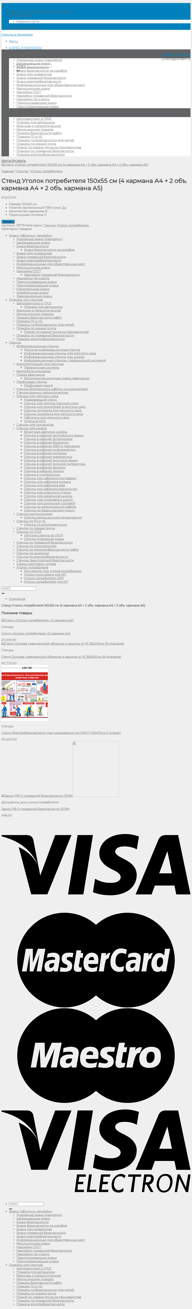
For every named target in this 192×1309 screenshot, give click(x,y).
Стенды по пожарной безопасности (44, 542)
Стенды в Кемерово (17, 34)
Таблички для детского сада (46, 417)
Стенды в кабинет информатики (50, 449)
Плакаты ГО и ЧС (29, 136)
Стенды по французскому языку (49, 510)
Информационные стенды (37, 346)
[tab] (99, 599)
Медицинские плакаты (35, 129)
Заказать (8, 221)
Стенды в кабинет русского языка (50, 460)
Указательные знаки (32, 292)
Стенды (22, 171)
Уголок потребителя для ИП (46, 582)
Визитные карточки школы (45, 432)
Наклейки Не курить (33, 99)
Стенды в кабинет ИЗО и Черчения (52, 446)
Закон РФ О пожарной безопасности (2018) (36, 809)
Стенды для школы (31, 428)
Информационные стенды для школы (54, 357)
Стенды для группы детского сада (51, 403)
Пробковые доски (38, 385)
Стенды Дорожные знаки (44, 539)
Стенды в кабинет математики (48, 457)
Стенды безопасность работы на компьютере (52, 389)
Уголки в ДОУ (35, 421)
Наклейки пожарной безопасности (44, 96)
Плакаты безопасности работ (39, 133)
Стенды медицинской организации (53, 517)
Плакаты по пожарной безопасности (45, 151)
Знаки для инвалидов (34, 74)
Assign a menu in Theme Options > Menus (40, 11)
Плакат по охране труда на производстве (48, 147)
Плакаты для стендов (26, 112)
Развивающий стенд (40, 400)
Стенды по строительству (36, 546)
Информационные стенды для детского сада (60, 353)
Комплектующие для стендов (40, 364)
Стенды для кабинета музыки (47, 482)
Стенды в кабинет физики (45, 467)
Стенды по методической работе (50, 507)
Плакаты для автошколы (35, 122)
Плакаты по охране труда (36, 144)
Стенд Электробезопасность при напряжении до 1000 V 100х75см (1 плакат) (61, 733)
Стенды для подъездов (35, 425)
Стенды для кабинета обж (44, 485)
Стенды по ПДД (29, 532)
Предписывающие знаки (36, 103)
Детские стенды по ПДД (43, 535)
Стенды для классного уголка (47, 492)
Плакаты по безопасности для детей (45, 140)
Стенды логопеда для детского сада (53, 410)
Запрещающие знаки (33, 63)
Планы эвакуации (30, 375)
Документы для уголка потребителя (52, 571)
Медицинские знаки (33, 88)
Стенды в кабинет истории (45, 453)
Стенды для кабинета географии (50, 478)
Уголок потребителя (46, 171)
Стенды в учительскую (42, 474)
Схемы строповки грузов (36, 564)
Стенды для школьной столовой (49, 503)
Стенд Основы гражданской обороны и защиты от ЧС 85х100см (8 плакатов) (61, 657)
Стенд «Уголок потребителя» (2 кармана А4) (36, 633)
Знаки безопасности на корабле (41, 71)
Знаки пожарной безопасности (41, 78)
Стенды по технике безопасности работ (47, 549)
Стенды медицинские (34, 514)
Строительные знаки (33, 289)
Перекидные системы (41, 367)
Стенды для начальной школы (48, 496)
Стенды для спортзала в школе (48, 499)
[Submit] (3, 593)
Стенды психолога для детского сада (53, 414)
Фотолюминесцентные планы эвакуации (56, 378)
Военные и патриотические (38, 126)
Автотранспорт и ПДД (33, 119)
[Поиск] (10, 1208)
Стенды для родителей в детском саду (55, 407)
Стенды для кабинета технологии (50, 489)
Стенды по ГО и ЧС (31, 521)
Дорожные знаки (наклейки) (39, 60)
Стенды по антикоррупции (45, 524)
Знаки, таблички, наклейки (30, 54)
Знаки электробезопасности (38, 81)
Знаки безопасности (32, 67)
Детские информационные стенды (52, 350)
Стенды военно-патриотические (42, 392)
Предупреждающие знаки (37, 106)
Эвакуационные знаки (34, 296)
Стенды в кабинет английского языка (53, 435)
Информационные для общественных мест (50, 85)
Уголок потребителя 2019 (44, 578)
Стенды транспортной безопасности (45, 560)
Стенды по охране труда (35, 528)
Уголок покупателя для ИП (45, 574)
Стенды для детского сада (37, 396)
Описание (17, 599)
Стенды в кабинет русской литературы (55, 464)
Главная (8, 171)
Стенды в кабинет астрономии (48, 439)
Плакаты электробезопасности (40, 154)
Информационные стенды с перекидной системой (65, 360)
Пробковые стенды (31, 382)
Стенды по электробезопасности (42, 557)
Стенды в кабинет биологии (46, 442)
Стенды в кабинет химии (44, 471)
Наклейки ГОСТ (28, 92)
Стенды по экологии (32, 553)
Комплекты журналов (33, 371)
